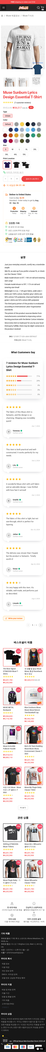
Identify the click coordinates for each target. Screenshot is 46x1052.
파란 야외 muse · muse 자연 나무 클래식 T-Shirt (12, 789)
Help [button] (41, 1049)
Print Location (9, 158)
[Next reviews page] (40, 625)
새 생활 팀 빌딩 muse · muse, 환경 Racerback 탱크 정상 (33, 671)
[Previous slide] (5, 47)
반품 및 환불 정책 (8, 997)
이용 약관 (5, 967)
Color (5, 120)
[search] (38, 7)
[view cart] (42, 7)
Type (5, 112)
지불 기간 (5, 993)
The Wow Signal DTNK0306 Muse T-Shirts (10, 671)
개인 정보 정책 (7, 971)
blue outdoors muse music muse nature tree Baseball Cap (33, 710)
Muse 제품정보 (13, 15)
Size (5, 145)
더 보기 (23, 808)
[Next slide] (41, 47)
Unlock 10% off (5, 1040)
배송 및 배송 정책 (8, 990)
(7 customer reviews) (22, 103)
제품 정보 (5, 964)
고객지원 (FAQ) (8, 1004)
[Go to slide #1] (10, 82)
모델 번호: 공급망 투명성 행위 (13, 978)
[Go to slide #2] (23, 82)
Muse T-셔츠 (28, 15)
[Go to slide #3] (36, 82)
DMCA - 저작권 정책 (9, 974)
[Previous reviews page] (28, 625)
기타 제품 (5, 1000)
